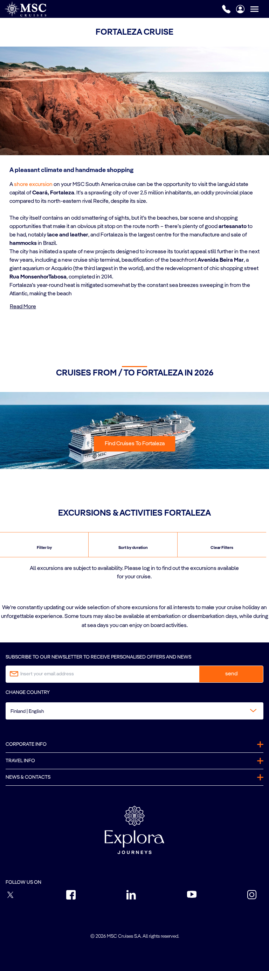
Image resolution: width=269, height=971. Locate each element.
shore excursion (33, 184)
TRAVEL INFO (20, 760)
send (231, 674)
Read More (23, 307)
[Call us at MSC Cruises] (226, 9)
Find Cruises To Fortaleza (135, 444)
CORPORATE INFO (26, 744)
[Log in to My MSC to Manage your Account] (240, 9)
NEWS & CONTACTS (28, 777)
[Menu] (259, 9)
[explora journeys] (134, 829)
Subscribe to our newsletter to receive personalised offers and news (98, 657)
